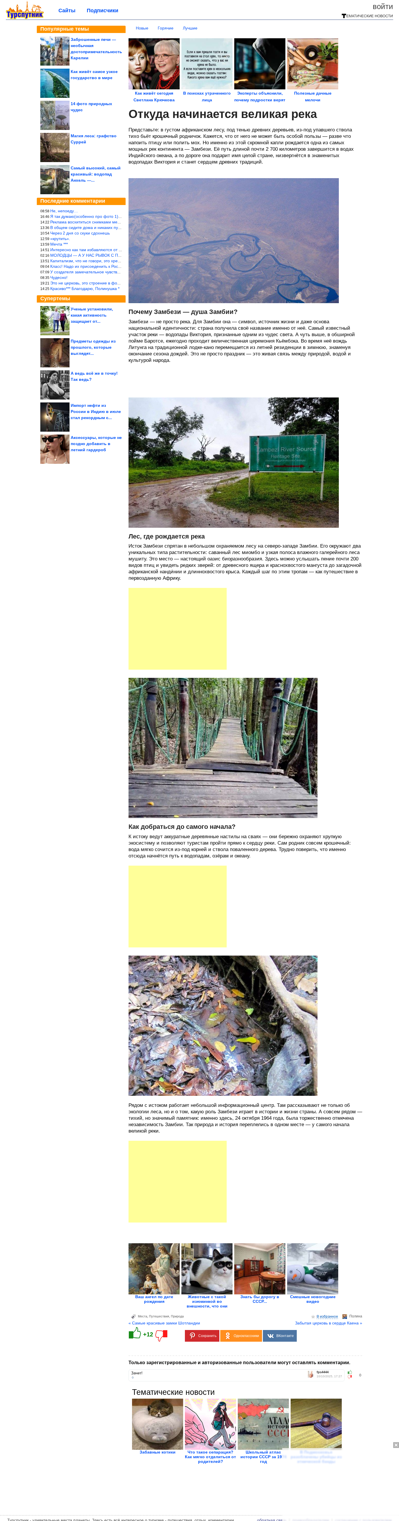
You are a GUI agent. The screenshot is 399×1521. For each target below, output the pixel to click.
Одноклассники (246, 1336)
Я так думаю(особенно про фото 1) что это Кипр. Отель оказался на (116, 216)
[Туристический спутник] (25, 18)
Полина (355, 1316)
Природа (177, 1316)
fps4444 (323, 1372)
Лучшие (190, 28)
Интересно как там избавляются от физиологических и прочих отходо (117, 249)
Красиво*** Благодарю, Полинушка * (84, 288)
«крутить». (60, 238)
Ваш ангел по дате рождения (154, 1299)
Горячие (166, 28)
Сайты (66, 10)
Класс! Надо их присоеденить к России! (88, 266)
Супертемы (55, 298)
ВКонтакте (285, 1336)
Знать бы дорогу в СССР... (259, 1299)
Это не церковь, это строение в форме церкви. (95, 283)
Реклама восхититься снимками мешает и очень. (97, 222)
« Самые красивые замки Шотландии (164, 1323)
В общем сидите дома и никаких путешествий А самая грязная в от (115, 227)
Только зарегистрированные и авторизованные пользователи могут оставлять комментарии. (239, 1362)
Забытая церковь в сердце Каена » (328, 1323)
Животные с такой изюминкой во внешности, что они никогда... (207, 1303)
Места (142, 1316)
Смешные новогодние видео (313, 1299)
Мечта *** (59, 244)
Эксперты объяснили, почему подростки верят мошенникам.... (259, 100)
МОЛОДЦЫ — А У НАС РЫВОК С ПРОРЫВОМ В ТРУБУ (103, 255)
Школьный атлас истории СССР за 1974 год (263, 1457)
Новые (142, 28)
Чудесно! (58, 277)
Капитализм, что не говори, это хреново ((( (91, 260)
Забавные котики (158, 1452)
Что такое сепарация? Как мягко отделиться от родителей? (210, 1457)
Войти (383, 6)
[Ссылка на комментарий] (132, 1377)
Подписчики (102, 10)
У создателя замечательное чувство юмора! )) (94, 272)
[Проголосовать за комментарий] (351, 1377)
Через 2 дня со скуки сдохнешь (80, 233)
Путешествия (159, 1316)
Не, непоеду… (64, 211)
